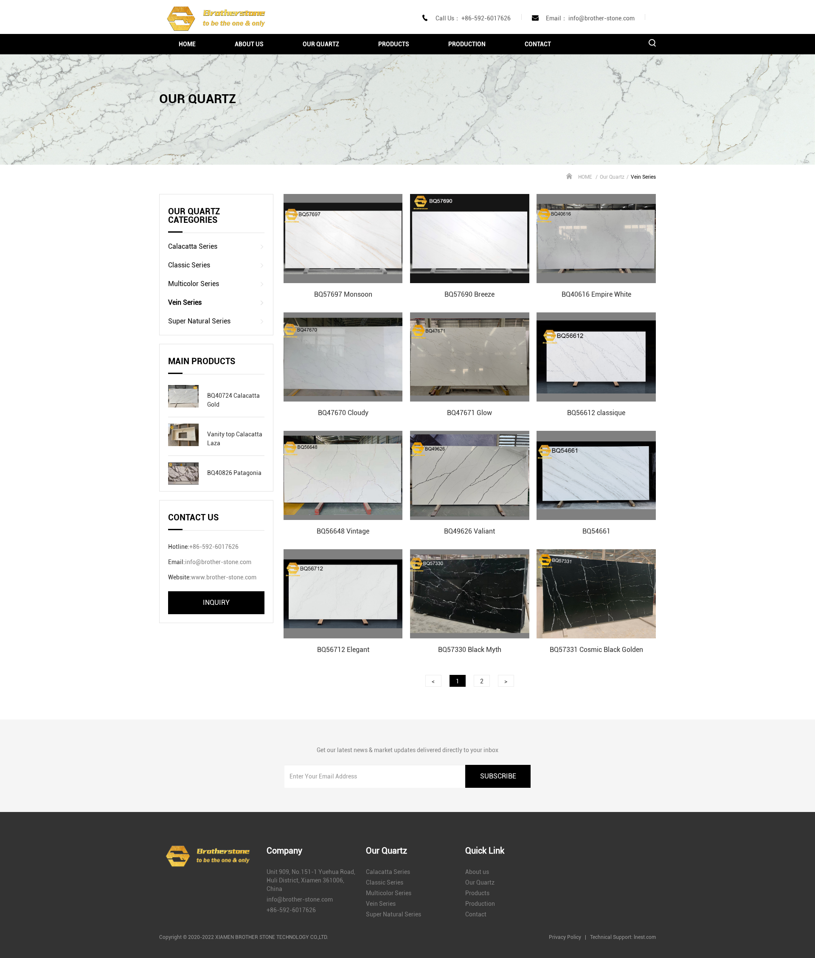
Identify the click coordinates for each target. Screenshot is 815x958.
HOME (187, 44)
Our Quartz (321, 44)
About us (249, 44)
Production (467, 44)
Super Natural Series (199, 321)
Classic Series (189, 265)
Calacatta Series (192, 246)
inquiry (216, 602)
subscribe (498, 776)
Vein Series (185, 302)
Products (393, 44)
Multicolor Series (193, 284)
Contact (538, 44)
